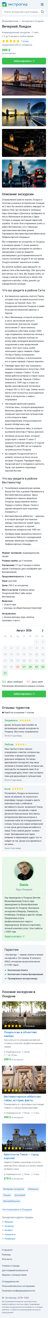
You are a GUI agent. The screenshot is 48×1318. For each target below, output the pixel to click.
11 (11, 654)
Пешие (6, 1195)
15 (36, 654)
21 (30, 660)
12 (17, 654)
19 (17, 660)
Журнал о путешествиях (14, 1275)
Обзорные (33, 1189)
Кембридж (10, 1238)
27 (24, 667)
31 (5, 673)
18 (11, 660)
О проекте (7, 1250)
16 (42, 654)
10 (5, 654)
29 (36, 667)
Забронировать (23, 61)
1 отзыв (25, 41)
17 (5, 660)
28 (30, 667)
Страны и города (10, 1266)
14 (30, 654)
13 (24, 654)
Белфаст (9, 1230)
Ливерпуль (10, 1234)
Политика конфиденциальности (18, 1290)
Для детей (20, 1195)
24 (5, 667)
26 (17, 667)
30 (42, 667)
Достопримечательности (15, 1270)
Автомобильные (11, 1201)
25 (11, 667)
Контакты (7, 1259)
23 (42, 660)
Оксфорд (9, 1226)
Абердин (9, 1222)
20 (24, 660)
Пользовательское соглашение (18, 1286)
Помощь (6, 1254)
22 (36, 660)
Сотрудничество (10, 1281)
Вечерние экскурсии (13, 1189)
